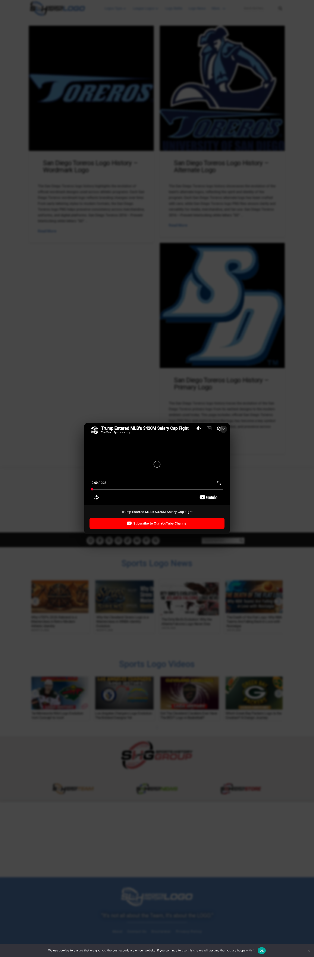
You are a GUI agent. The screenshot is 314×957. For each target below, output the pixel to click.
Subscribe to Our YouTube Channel (160, 523)
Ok (262, 950)
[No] (309, 950)
